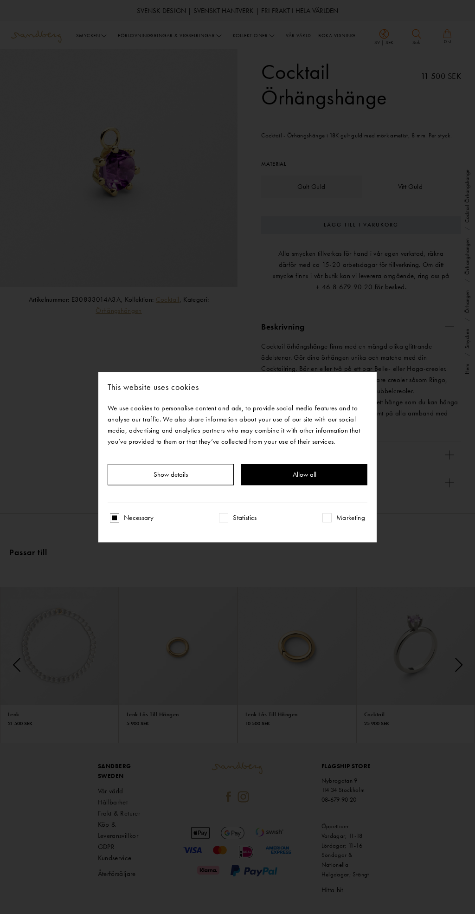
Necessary (139, 517)
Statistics (245, 517)
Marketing (350, 517)
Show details (171, 474)
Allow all (304, 474)
